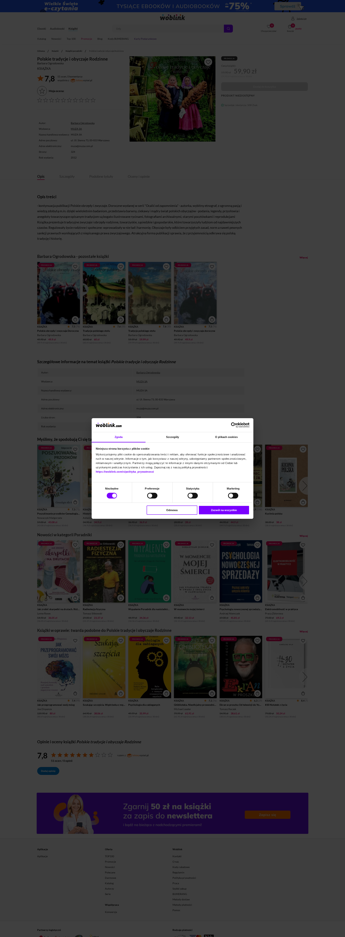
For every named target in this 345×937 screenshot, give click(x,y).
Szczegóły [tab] (172, 436)
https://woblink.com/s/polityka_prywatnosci (125, 471)
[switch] (152, 496)
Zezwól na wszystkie (224, 510)
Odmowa (172, 510)
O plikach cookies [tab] (226, 436)
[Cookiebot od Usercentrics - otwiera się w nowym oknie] (233, 425)
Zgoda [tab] (119, 436)
